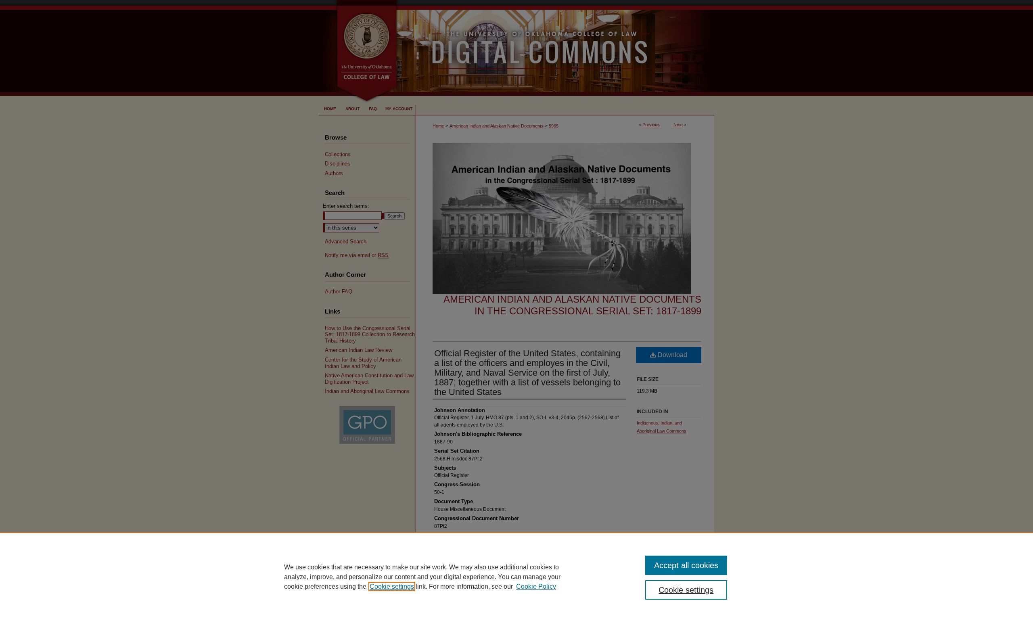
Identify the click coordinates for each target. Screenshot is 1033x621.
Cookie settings (392, 586)
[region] (516, 576)
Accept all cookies (686, 565)
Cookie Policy (536, 586)
